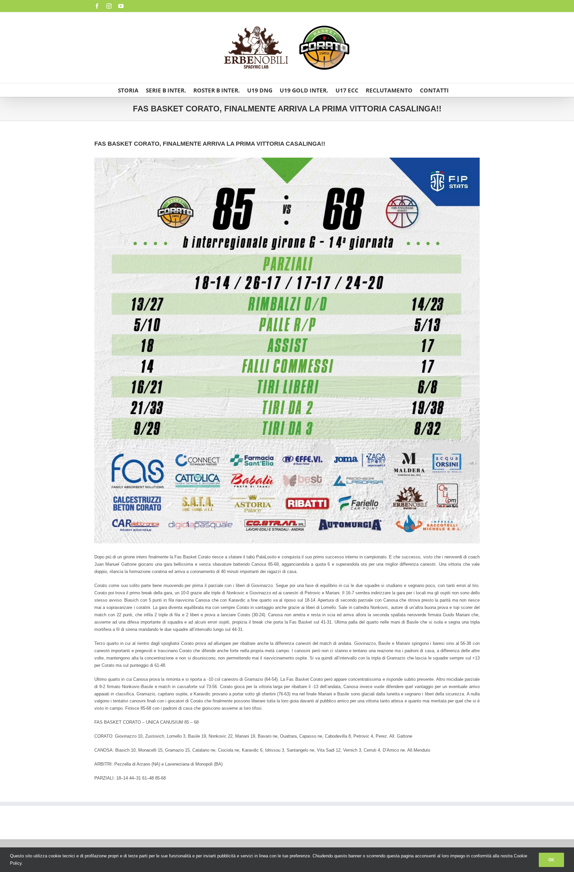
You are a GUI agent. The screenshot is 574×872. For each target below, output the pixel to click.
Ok (551, 860)
